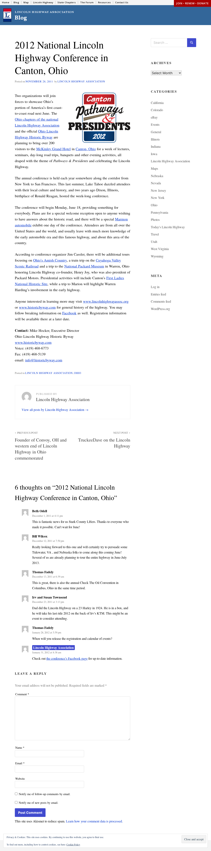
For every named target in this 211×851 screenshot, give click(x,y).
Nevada (156, 183)
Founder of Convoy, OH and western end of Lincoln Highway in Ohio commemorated (41, 446)
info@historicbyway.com (43, 359)
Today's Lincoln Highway (168, 227)
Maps (154, 168)
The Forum (87, 2)
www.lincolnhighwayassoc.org (106, 301)
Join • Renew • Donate (192, 3)
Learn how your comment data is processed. (94, 821)
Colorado (157, 110)
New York (157, 197)
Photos (155, 219)
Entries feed (158, 294)
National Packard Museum (84, 266)
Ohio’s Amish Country (50, 260)
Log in (155, 287)
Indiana (156, 146)
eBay (154, 117)
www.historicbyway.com (37, 307)
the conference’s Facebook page (67, 658)
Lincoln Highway (43, 2)
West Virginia (160, 249)
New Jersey (158, 190)
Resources (104, 2)
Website (20, 779)
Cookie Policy (73, 844)
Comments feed (161, 301)
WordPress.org (160, 309)
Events (155, 124)
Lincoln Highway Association (81, 81)
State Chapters (66, 2)
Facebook (69, 312)
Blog (16, 2)
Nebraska (157, 176)
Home (5, 2)
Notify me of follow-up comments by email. (44, 794)
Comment (22, 694)
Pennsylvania (159, 212)
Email (20, 763)
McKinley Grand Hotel (53, 148)
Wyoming (157, 256)
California (157, 102)
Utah (154, 241)
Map (26, 2)
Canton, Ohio (86, 148)
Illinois (155, 139)
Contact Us (121, 2)
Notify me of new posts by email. (38, 803)
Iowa (154, 154)
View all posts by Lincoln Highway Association (53, 409)
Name (19, 748)
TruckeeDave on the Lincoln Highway (104, 440)
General (156, 132)
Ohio (77, 373)
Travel (155, 234)
